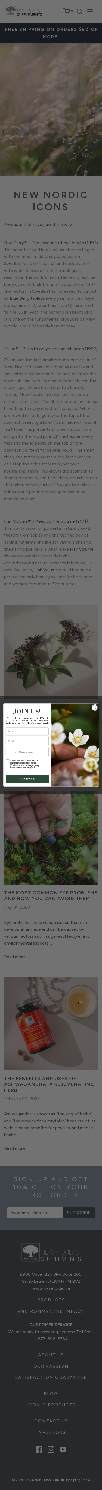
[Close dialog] (95, 707)
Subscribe (27, 779)
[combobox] (11, 752)
